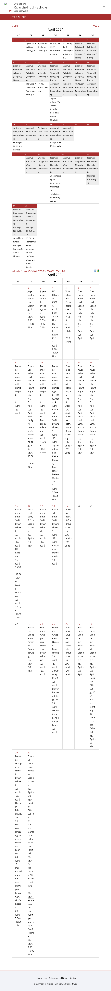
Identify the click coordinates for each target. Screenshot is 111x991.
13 (76, 62)
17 (38, 124)
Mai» (96, 26)
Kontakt (73, 978)
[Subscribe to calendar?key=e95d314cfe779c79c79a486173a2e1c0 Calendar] (95, 270)
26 (63, 154)
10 (38, 62)
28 (88, 154)
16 (26, 124)
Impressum (42, 978)
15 (14, 124)
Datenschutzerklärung (58, 978)
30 (26, 205)
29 (14, 205)
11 (51, 62)
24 (38, 154)
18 (51, 124)
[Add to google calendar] (98, 270)
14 (88, 62)
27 (76, 154)
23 (26, 154)
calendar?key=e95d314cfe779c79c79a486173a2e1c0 (38, 271)
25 (51, 154)
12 (63, 62)
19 (63, 124)
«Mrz (15, 26)
